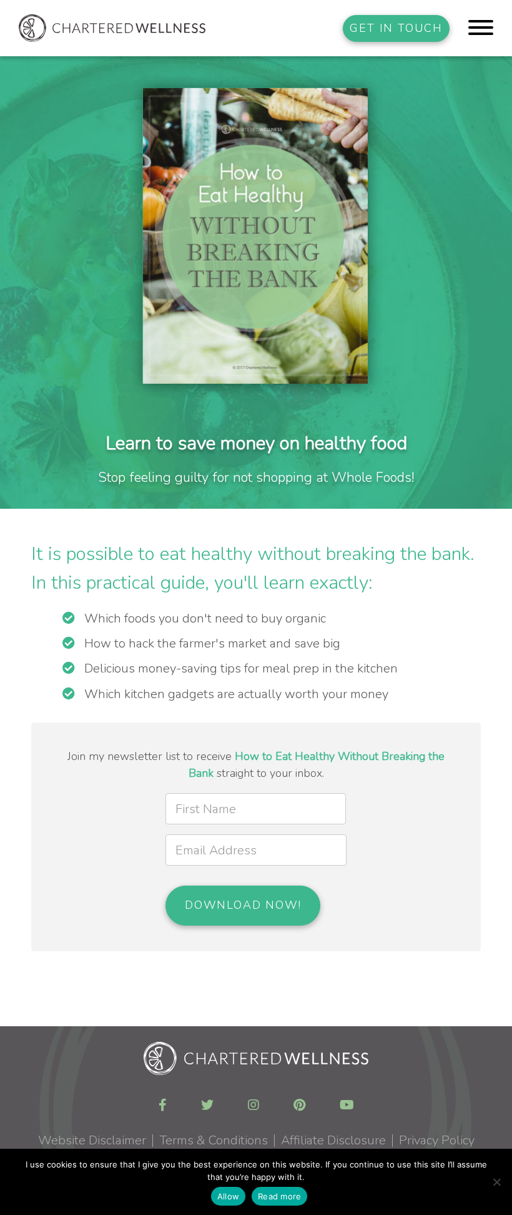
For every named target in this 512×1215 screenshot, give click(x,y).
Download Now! (243, 905)
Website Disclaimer (92, 1140)
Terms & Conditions (213, 1140)
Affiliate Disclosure (333, 1140)
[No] (496, 1182)
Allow (228, 1196)
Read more (279, 1196)
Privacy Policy (437, 1140)
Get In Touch (396, 28)
